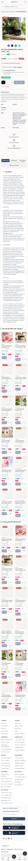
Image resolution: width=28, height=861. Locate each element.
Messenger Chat (5, 800)
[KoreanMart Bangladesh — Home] (14, 2)
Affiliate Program (19, 763)
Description (5, 160)
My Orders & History (20, 777)
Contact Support (6, 758)
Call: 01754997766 (6, 795)
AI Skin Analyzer (5, 742)
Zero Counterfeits (6, 781)
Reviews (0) (14, 160)
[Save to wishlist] (11, 334)
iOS (15, 67)
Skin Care (12, 11)
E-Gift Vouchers (5, 752)
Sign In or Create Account (10, 808)
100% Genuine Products (5, 775)
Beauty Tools (18, 726)
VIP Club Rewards (6, 749)
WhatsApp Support (6, 798)
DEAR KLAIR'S (16, 127)
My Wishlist (18, 782)
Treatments (10, 849)
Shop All (3, 849)
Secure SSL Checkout (7, 784)
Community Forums (6, 803)
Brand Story (4, 734)
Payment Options (20, 750)
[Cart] (14, 857)
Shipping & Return (14, 165)
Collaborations (19, 766)
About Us (3, 723)
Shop (7, 11)
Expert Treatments (6, 740)
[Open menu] (2, 2)
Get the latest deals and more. (11, 811)
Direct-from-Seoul (6, 779)
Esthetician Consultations (5, 746)
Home (3, 11)
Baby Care (18, 723)
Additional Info (23, 161)
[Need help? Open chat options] (25, 853)
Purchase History (19, 742)
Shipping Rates (19, 747)
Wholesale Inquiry (20, 768)
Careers (3, 728)
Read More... (4, 101)
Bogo (16, 731)
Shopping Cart (19, 785)
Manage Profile (19, 779)
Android (19, 67)
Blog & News (4, 731)
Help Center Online (6, 792)
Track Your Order (20, 740)
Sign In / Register (19, 774)
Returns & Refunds (20, 745)
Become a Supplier (20, 760)
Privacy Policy (5, 768)
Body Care (18, 728)
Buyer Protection (6, 786)
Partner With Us (19, 758)
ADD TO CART (19, 82)
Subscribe (14, 818)
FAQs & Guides (5, 760)
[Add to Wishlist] (3, 82)
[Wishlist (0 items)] (25, 2)
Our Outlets (4, 726)
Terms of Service (6, 766)
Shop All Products (20, 734)
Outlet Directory (5, 763)
